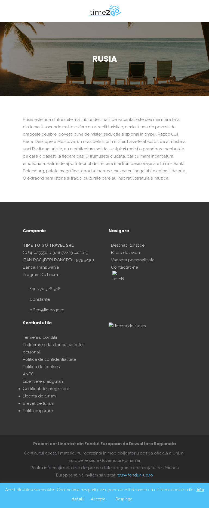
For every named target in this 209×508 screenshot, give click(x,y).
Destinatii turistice (128, 245)
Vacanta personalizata (133, 260)
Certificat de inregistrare (46, 388)
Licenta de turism (39, 396)
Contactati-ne (124, 267)
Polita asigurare (38, 410)
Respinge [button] (124, 499)
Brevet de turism (38, 403)
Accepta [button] (98, 499)
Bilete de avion (125, 252)
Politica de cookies (41, 366)
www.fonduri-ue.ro (135, 475)
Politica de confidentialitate (49, 359)
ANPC (28, 374)
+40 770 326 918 (45, 288)
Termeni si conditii (40, 337)
